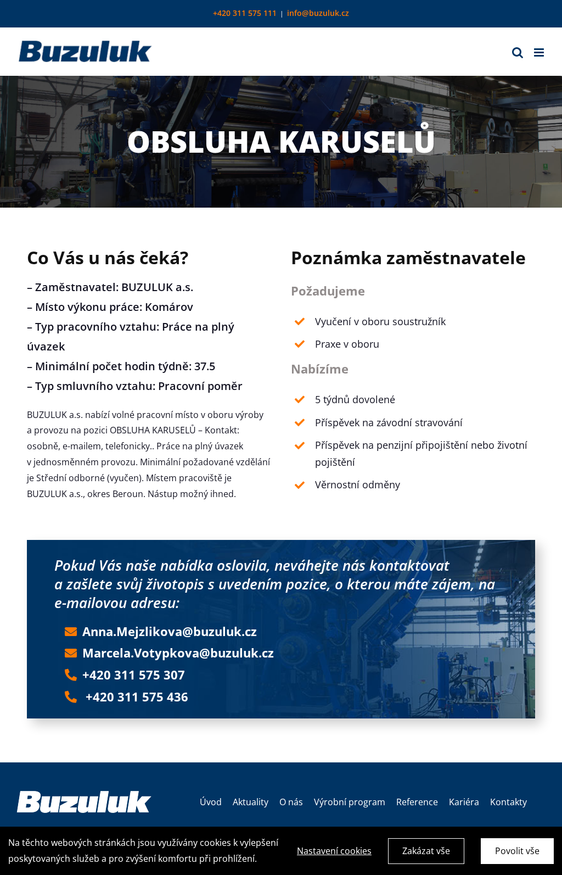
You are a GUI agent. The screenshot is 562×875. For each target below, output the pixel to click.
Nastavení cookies (334, 851)
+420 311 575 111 (245, 13)
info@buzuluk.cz (318, 13)
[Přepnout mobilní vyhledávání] (517, 52)
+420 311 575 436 (137, 696)
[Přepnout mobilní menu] (540, 52)
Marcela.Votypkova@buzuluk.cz (178, 652)
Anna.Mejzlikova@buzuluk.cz (169, 631)
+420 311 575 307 (133, 674)
